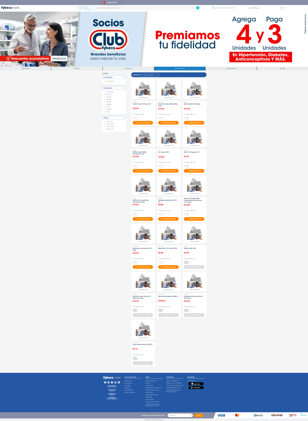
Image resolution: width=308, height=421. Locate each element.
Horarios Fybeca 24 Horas (151, 394)
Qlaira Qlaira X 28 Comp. (192, 104)
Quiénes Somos (128, 380)
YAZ (159, 150)
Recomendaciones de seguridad (153, 387)
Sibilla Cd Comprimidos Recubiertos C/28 (141, 201)
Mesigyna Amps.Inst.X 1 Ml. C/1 (167, 201)
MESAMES (135, 246)
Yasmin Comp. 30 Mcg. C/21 (142, 104)
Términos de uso (149, 385)
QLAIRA (186, 102)
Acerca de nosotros (130, 377)
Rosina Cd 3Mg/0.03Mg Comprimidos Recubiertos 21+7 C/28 (193, 200)
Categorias (108, 77)
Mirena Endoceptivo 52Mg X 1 (168, 296)
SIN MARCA (161, 294)
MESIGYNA (160, 198)
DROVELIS (160, 102)
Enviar (199, 415)
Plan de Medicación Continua (173, 387)
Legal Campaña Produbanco (152, 401)
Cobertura (147, 383)
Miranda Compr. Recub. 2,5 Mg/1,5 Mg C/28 (142, 297)
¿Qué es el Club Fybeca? (172, 380)
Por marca (107, 88)
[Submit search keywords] (197, 7)
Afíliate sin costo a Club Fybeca (174, 383)
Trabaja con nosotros (129, 392)
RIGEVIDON (161, 246)
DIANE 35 (186, 150)
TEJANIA (186, 246)
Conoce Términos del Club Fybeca (174, 385)
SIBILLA (134, 150)
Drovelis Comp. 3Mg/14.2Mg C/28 (167, 105)
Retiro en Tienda (149, 399)
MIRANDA (135, 294)
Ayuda (147, 377)
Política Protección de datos (152, 390)
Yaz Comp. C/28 (163, 152)
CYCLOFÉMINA (136, 342)
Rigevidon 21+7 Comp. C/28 (167, 248)
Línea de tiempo (128, 383)
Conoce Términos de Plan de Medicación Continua (173, 390)
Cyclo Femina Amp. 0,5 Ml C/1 (143, 344)
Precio (106, 118)
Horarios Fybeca (149, 392)
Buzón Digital (148, 397)
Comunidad (127, 385)
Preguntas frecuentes (150, 380)
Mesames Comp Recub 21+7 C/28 (142, 249)
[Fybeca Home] (38, 8)
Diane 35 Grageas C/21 (191, 152)
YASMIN (134, 102)
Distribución (127, 387)
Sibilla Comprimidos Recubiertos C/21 (139, 153)
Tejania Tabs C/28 (190, 248)
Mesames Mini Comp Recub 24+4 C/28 (193, 297)
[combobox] (148, 8)
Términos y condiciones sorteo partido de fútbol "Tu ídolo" (152, 404)
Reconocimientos (128, 390)
